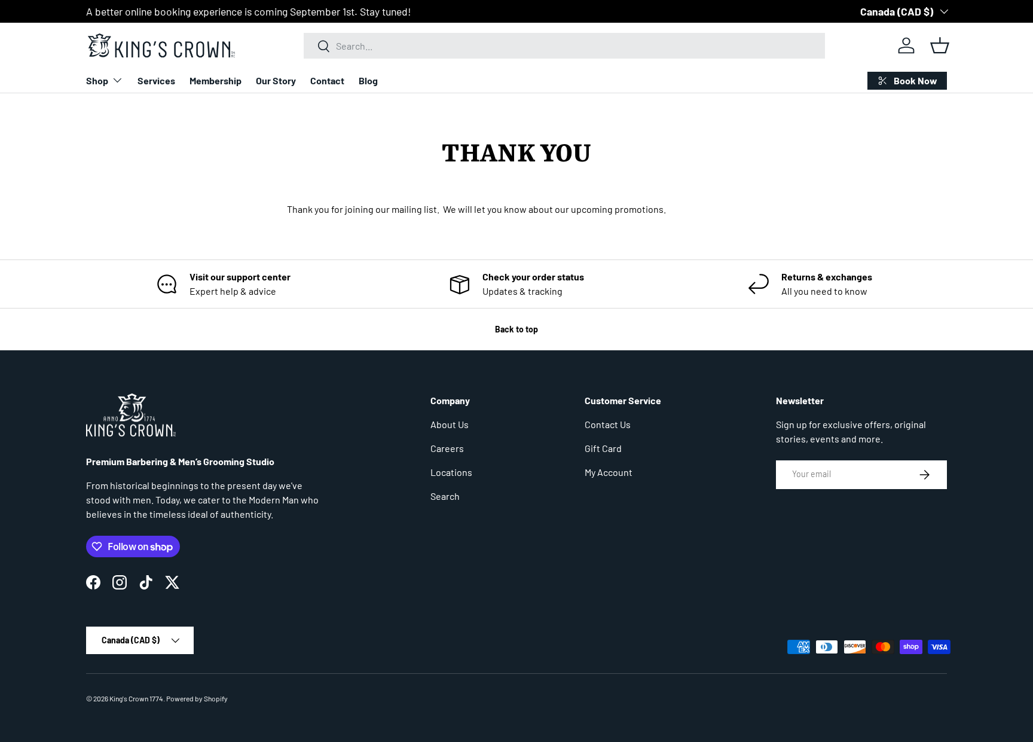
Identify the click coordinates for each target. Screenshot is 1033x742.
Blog (368, 80)
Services (156, 80)
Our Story (276, 80)
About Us (449, 424)
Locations (451, 472)
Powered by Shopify (197, 698)
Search (445, 496)
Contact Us (608, 424)
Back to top (516, 329)
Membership (216, 80)
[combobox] (564, 46)
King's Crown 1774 (136, 698)
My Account (608, 472)
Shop (97, 80)
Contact (327, 80)
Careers (447, 448)
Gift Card (603, 448)
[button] (940, 45)
